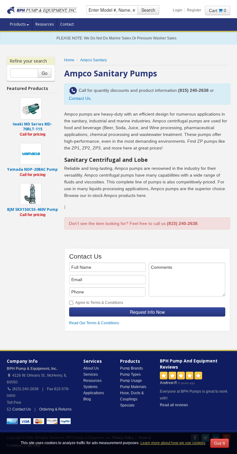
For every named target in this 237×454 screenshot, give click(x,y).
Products (18, 24)
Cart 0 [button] (217, 10)
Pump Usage (131, 380)
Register (194, 10)
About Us (91, 368)
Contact (67, 24)
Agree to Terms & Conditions (99, 303)
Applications (93, 393)
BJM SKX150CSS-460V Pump (32, 209)
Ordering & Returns (55, 409)
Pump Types (130, 374)
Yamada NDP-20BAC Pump (32, 169)
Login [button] (177, 10)
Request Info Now (147, 312)
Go (45, 73)
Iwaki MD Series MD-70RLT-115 (32, 126)
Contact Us (79, 98)
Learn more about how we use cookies (172, 443)
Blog (87, 399)
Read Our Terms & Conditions (94, 323)
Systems (90, 387)
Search (148, 10)
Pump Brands (131, 368)
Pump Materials (133, 387)
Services (90, 374)
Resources (44, 24)
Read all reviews (174, 405)
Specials (127, 405)
